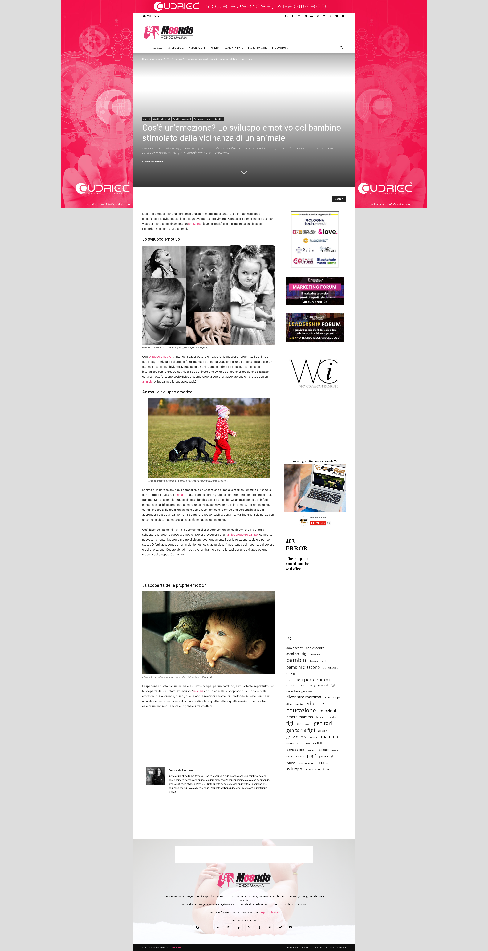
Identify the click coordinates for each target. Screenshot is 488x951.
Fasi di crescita (175, 47)
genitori (323, 723)
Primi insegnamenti (182, 119)
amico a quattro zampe (242, 534)
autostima (315, 654)
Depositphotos (269, 912)
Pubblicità (306, 947)
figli (290, 723)
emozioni (327, 711)
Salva (195, 747)
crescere (291, 685)
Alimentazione (197, 47)
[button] (341, 48)
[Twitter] (330, 16)
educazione (301, 710)
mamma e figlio (313, 743)
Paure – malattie (257, 47)
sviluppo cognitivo (317, 769)
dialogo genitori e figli (322, 685)
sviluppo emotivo (160, 356)
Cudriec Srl (175, 947)
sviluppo (294, 769)
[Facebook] (292, 16)
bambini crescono (303, 667)
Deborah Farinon (154, 161)
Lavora (319, 947)
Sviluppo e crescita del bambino (208, 119)
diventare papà (332, 697)
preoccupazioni (306, 763)
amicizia (198, 691)
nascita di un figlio (295, 756)
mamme (311, 749)
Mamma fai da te (234, 47)
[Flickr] (299, 16)
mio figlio (323, 749)
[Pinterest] (318, 16)
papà (312, 756)
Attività (215, 47)
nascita (334, 749)
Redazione (292, 947)
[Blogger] (286, 16)
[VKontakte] (337, 16)
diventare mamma (303, 697)
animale (147, 381)
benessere (330, 667)
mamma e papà (295, 749)
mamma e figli (293, 743)
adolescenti (294, 648)
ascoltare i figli (296, 654)
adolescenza (315, 648)
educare (314, 703)
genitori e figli (300, 730)
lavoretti (314, 737)
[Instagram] (305, 16)
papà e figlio (327, 756)
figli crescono (304, 724)
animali (179, 495)
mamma (329, 737)
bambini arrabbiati (319, 661)
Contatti (341, 947)
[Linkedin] (311, 16)
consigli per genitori (308, 679)
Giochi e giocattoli (161, 119)
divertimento (294, 704)
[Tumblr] (324, 16)
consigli (291, 673)
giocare (322, 731)
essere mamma (299, 717)
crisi (302, 685)
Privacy (330, 947)
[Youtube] (343, 16)
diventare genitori (299, 691)
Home (145, 59)
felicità (331, 717)
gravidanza (296, 737)
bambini (296, 660)
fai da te (320, 717)
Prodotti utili (280, 47)
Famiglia (157, 47)
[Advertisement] (275, 32)
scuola (323, 763)
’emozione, (195, 224)
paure (290, 763)
